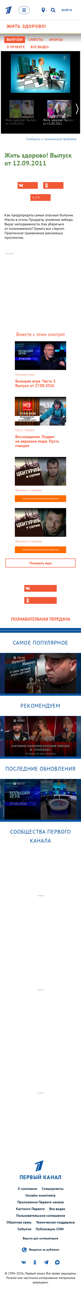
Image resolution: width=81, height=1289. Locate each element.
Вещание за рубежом (44, 1249)
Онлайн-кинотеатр (40, 1195)
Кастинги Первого (30, 1208)
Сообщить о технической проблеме (51, 139)
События (24, 1229)
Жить (26, 26)
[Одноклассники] (53, 185)
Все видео (57, 1208)
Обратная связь (19, 1222)
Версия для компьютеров (40, 1238)
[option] (21, 110)
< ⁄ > (36, 197)
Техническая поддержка (55, 1222)
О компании (27, 1188)
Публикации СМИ (50, 1229)
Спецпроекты (52, 1188)
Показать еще (40, 563)
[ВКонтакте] (28, 185)
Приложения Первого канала (40, 1202)
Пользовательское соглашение (40, 1215)
